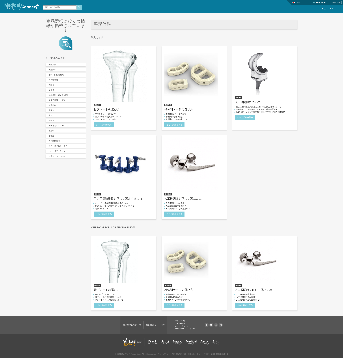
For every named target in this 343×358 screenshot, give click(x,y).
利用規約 (191, 354)
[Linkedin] (216, 325)
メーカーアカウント (182, 324)
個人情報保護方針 (179, 354)
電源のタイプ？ (101, 209)
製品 (324, 9)
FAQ (163, 325)
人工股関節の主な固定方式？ (178, 209)
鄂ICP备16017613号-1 (219, 354)
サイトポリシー (164, 354)
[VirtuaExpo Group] (134, 342)
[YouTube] (211, 325)
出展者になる (336, 2)
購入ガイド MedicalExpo (131, 354)
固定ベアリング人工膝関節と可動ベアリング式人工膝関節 (260, 112)
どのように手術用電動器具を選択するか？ (113, 203)
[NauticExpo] (177, 342)
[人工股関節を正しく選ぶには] (191, 164)
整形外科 (97, 105)
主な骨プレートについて (105, 114)
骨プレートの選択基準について (108, 117)
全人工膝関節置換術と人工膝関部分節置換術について (258, 107)
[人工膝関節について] (258, 71)
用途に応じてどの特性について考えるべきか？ (115, 206)
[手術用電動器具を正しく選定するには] (120, 164)
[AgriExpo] (216, 342)
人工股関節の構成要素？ (176, 203)
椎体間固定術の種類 (174, 117)
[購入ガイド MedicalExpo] (66, 43)
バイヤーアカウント (182, 326)
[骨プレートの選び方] (120, 75)
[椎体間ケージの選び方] (191, 75)
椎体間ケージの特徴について (178, 119)
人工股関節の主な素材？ (176, 206)
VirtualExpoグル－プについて (186, 329)
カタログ (334, 9)
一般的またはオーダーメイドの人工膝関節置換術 (256, 109)
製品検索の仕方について (132, 325)
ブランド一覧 (180, 321)
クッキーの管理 (203, 354)
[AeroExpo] (204, 342)
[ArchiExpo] (165, 342)
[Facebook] (207, 325)
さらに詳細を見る (104, 124)
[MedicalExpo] (21, 6)
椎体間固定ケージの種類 (176, 114)
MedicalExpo (320, 2)
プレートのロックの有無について (109, 119)
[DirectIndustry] (152, 342)
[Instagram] (221, 325)
